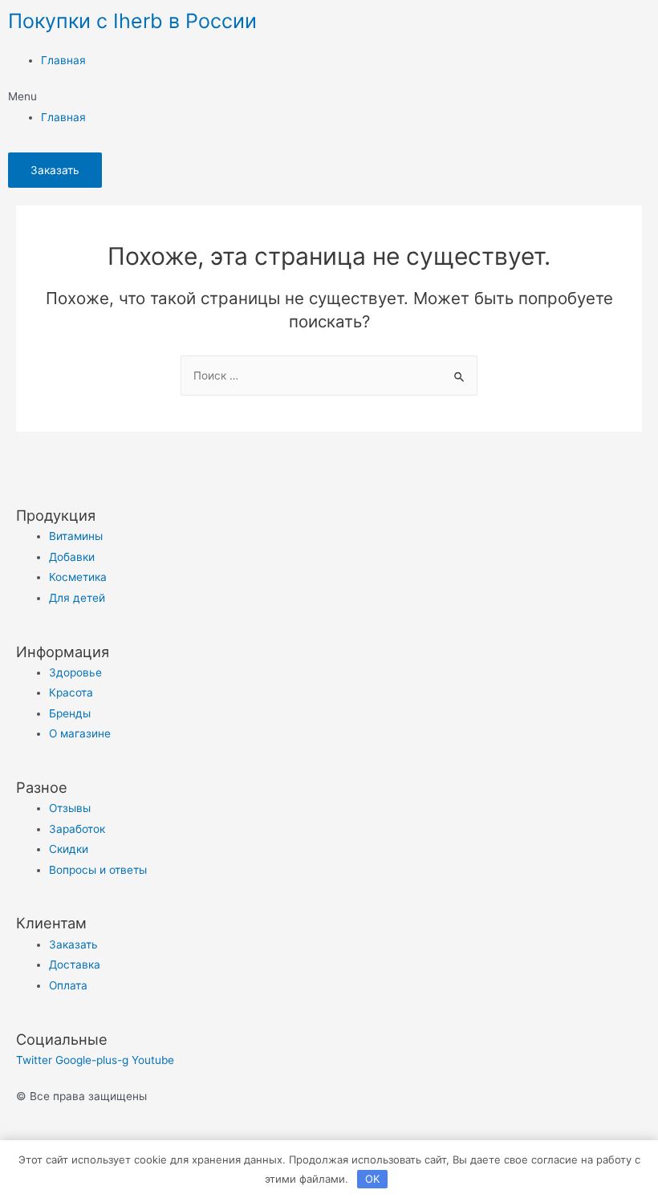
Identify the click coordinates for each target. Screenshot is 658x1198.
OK (372, 1178)
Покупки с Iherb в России (132, 21)
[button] (329, 97)
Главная (63, 60)
